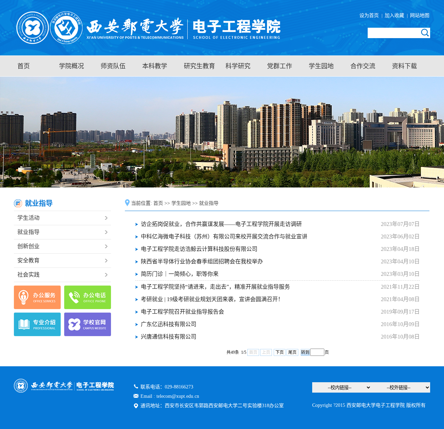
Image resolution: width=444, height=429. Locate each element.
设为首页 (370, 15)
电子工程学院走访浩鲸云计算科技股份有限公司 (199, 249)
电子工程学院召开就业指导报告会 (182, 312)
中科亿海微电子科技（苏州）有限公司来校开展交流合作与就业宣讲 (224, 236)
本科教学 (154, 66)
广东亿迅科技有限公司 (168, 324)
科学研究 (237, 66)
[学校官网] (87, 324)
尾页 (292, 352)
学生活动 (28, 218)
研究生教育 (199, 66)
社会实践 (28, 275)
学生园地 (321, 66)
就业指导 (28, 232)
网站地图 (419, 15)
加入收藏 (395, 15)
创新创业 (28, 246)
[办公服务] (37, 297)
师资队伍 (113, 66)
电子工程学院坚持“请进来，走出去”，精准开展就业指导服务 (215, 287)
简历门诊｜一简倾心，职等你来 (180, 274)
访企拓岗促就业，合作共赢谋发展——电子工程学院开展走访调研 (221, 224)
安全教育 (28, 260)
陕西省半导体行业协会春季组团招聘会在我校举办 (202, 261)
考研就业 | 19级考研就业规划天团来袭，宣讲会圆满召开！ (212, 299)
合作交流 (362, 66)
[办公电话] (87, 297)
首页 (23, 66)
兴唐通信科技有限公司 (168, 337)
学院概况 (71, 66)
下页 (279, 352)
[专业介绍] (37, 324)
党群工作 (279, 66)
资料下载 (404, 66)
